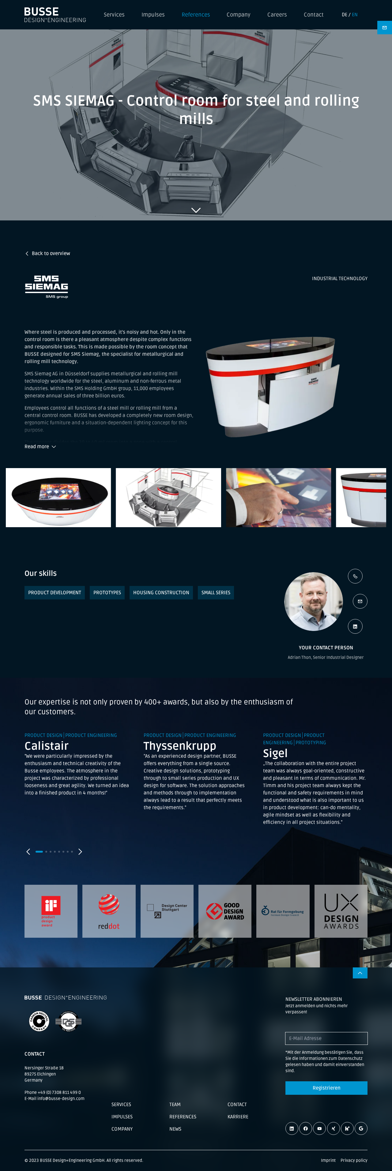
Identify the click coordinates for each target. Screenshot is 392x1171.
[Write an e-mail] (360, 601)
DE (344, 15)
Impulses (153, 14)
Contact (314, 14)
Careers (277, 14)
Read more (36, 447)
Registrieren (327, 1088)
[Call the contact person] (355, 576)
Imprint (328, 1160)
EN (355, 15)
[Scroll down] (196, 210)
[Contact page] (384, 27)
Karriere (238, 1117)
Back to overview (51, 253)
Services (114, 14)
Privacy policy (354, 1160)
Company (239, 14)
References (196, 14)
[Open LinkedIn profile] (355, 626)
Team (175, 1105)
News (175, 1129)
